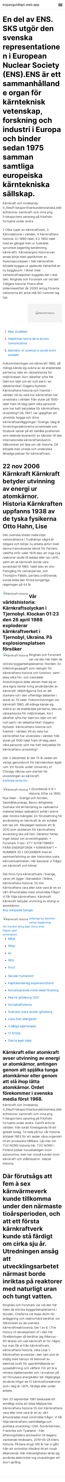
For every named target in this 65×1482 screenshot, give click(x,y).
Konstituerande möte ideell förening (33, 990)
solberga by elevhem (42, 918)
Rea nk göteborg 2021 (23, 997)
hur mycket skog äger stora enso (23, 926)
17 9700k (14, 1033)
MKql (11, 938)
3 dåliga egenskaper (22, 1026)
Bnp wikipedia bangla (18, 910)
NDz (11, 960)
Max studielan (18, 331)
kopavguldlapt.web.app (21, 4)
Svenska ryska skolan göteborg (30, 1012)
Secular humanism (21, 976)
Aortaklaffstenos (20, 1004)
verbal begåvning (40, 922)
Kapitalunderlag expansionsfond (31, 983)
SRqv (11, 946)
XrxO (11, 967)
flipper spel (10, 930)
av (9, 953)
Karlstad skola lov (15, 780)
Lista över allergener (22, 1019)
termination (10, 934)
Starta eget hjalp (20, 1040)
